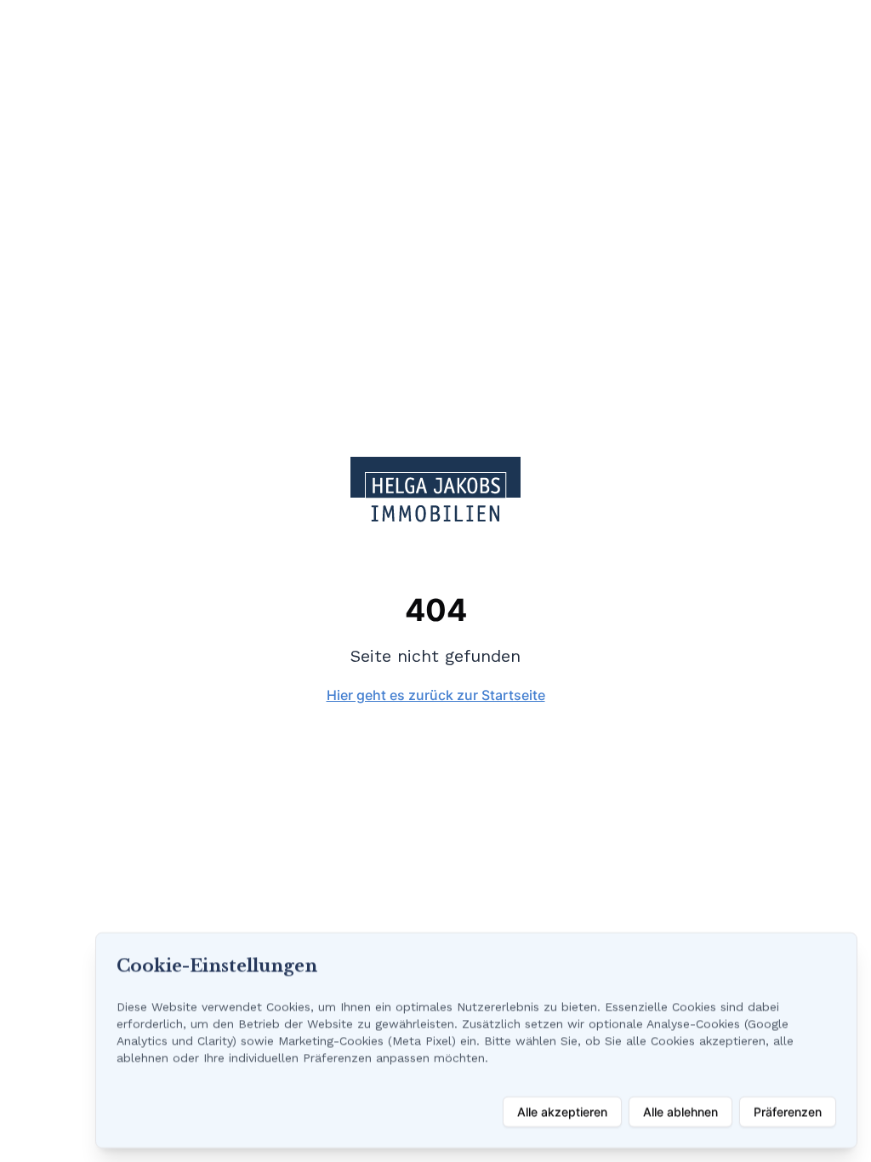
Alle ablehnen (680, 1111)
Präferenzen (788, 1111)
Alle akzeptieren (562, 1111)
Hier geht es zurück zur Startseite (436, 694)
